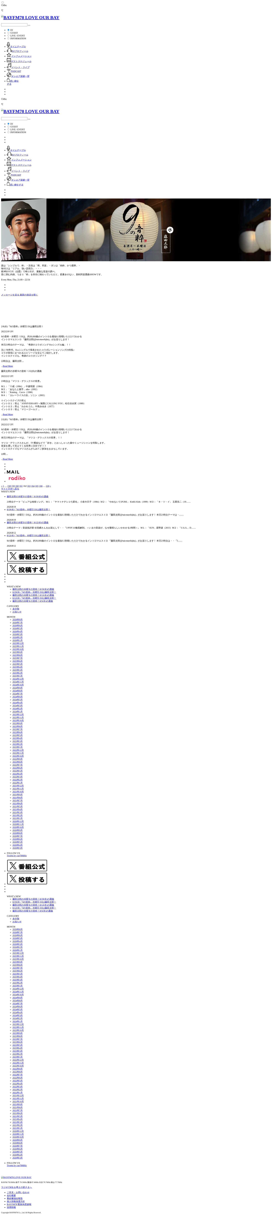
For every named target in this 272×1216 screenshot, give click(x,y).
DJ (11, 30)
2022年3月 (17, 777)
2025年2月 (17, 673)
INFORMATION (18, 38)
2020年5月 (17, 842)
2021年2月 (17, 815)
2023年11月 (18, 717)
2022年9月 (17, 759)
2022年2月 (17, 780)
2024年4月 (17, 702)
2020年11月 (18, 824)
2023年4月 (17, 738)
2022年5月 (17, 771)
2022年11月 (18, 753)
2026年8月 (17, 619)
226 (47, 486)
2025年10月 (18, 649)
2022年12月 (18, 750)
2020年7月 (17, 836)
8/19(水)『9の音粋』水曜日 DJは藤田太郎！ (28, 509)
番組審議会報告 (15, 1198)
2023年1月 (17, 747)
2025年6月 (17, 661)
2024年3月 (17, 705)
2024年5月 (17, 699)
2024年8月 (17, 691)
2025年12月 (18, 643)
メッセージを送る (10, 295)
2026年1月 (17, 640)
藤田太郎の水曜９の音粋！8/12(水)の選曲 (27, 522)
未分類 (15, 609)
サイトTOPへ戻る (10, 489)
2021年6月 (17, 803)
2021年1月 (17, 818)
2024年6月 (17, 697)
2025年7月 (17, 658)
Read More (8, 366)
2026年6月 (17, 625)
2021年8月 (17, 797)
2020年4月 (17, 845)
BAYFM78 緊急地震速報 (19, 1204)
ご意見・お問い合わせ (18, 1192)
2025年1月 (17, 676)
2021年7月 (17, 800)
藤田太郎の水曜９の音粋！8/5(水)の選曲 (32, 601)
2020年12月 (18, 821)
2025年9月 (17, 652)
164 (33, 486)
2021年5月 (17, 806)
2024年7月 (17, 694)
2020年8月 (17, 833)
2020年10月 (18, 827)
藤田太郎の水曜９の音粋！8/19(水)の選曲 (27, 496)
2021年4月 (17, 809)
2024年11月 (18, 682)
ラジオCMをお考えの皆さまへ (16, 1187)
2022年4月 (17, 774)
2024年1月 (17, 711)
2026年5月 (17, 628)
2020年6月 (17, 839)
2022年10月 (18, 756)
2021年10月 (18, 791)
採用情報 (11, 1207)
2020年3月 (17, 848)
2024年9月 (17, 688)
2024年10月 (18, 685)
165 (37, 486)
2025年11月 (18, 646)
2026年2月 (17, 637)
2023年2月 (17, 744)
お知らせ (17, 612)
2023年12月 (18, 714)
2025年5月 (17, 664)
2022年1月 (17, 783)
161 (21, 486)
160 (17, 486)
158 (9, 486)
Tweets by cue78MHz (17, 855)
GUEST (14, 33)
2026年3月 (17, 634)
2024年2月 (17, 708)
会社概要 (11, 1195)
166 (40, 486)
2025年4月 (17, 667)
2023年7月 (17, 729)
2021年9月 (17, 794)
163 (29, 486)
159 (13, 486)
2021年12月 (18, 786)
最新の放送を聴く (29, 295)
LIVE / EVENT (17, 35)
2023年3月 (17, 741)
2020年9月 (17, 830)
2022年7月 (17, 765)
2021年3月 (17, 812)
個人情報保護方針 (16, 1201)
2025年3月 (17, 670)
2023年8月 (17, 726)
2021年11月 (18, 788)
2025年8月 (17, 655)
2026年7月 (17, 622)
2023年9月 (17, 723)
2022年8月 (17, 762)
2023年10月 (18, 720)
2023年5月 (17, 735)
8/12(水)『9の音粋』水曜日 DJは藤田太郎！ (28, 535)
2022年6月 (17, 768)
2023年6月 (17, 732)
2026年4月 (17, 631)
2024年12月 (18, 679)
